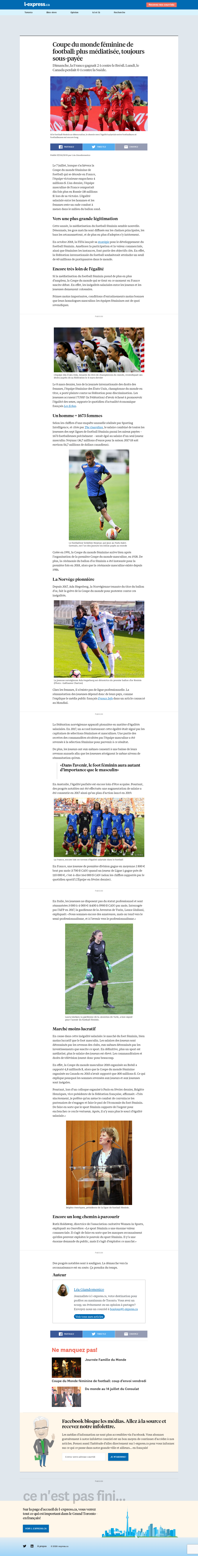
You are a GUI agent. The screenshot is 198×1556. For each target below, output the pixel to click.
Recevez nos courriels (161, 4)
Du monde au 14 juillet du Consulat (112, 1389)
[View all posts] (89, 1316)
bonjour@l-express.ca (124, 1309)
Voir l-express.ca (36, 1528)
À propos (41, 1546)
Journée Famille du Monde (105, 1359)
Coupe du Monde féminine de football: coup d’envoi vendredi (99, 1381)
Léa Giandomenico (89, 1289)
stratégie (103, 242)
